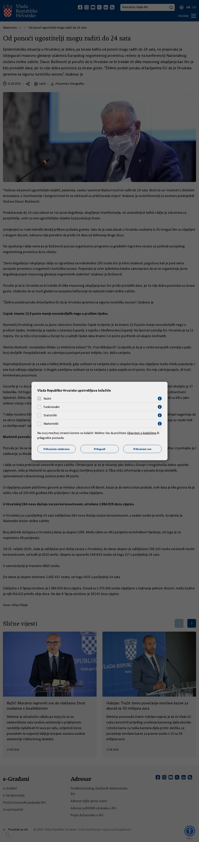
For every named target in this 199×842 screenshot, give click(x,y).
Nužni (47, 398)
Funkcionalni (51, 407)
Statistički (50, 415)
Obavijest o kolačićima (141, 433)
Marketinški (51, 423)
